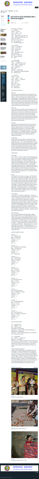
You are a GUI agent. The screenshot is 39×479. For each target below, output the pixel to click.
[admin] (12, 23)
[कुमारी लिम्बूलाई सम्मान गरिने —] (3, 61)
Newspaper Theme (6, 477)
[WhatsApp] (8, 23)
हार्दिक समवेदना (36, 367)
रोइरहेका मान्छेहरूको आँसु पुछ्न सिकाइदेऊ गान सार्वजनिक (3, 48)
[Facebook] (8, 16)
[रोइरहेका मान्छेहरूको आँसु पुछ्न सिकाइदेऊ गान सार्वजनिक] (3, 53)
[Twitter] (8, 18)
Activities (1, 28)
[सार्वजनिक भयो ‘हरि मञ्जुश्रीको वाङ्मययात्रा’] (3, 35)
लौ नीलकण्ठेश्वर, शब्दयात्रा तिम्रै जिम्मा (16, 367)
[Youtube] (37, 472)
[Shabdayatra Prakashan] (19, 4)
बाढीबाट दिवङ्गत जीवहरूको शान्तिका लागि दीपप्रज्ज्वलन (3, 39)
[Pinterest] (8, 20)
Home (11, 15)
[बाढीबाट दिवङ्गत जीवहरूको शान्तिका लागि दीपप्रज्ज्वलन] (3, 44)
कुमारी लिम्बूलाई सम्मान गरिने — (2, 57)
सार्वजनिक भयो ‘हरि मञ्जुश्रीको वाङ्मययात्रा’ (3, 30)
